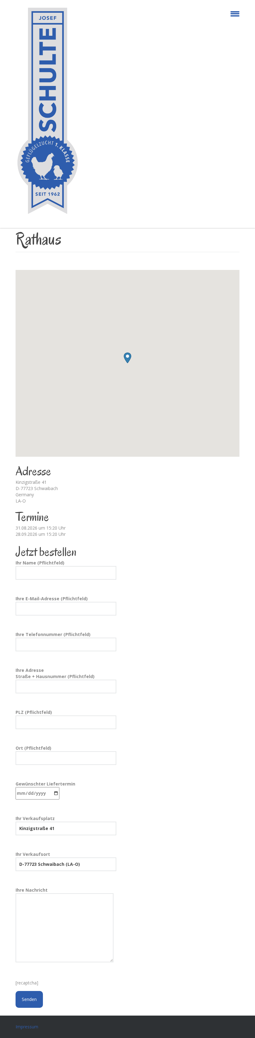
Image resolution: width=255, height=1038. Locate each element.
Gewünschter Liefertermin (45, 784)
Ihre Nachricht (32, 890)
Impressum (27, 1027)
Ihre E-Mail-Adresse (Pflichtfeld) (52, 599)
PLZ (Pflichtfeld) (34, 712)
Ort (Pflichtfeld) (33, 748)
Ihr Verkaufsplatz (35, 818)
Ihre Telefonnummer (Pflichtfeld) (53, 634)
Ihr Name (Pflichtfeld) (40, 563)
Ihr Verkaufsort (33, 854)
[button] (127, 358)
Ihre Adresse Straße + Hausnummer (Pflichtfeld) (55, 673)
